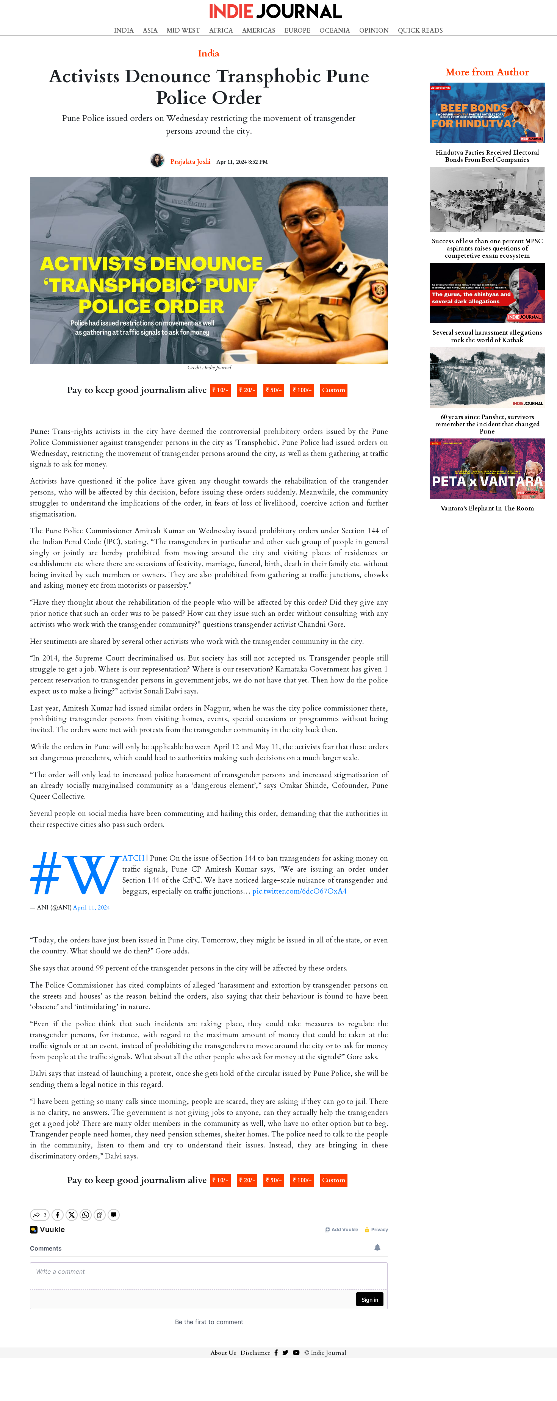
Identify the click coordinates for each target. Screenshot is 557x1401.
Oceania (334, 31)
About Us (223, 1353)
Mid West (183, 31)
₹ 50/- (274, 390)
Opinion (374, 31)
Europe (297, 31)
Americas (258, 31)
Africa (221, 31)
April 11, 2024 (91, 907)
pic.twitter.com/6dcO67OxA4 (299, 891)
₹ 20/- (247, 390)
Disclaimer (255, 1353)
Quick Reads (420, 31)
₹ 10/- (220, 390)
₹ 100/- (302, 390)
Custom (333, 390)
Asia (150, 31)
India (124, 31)
